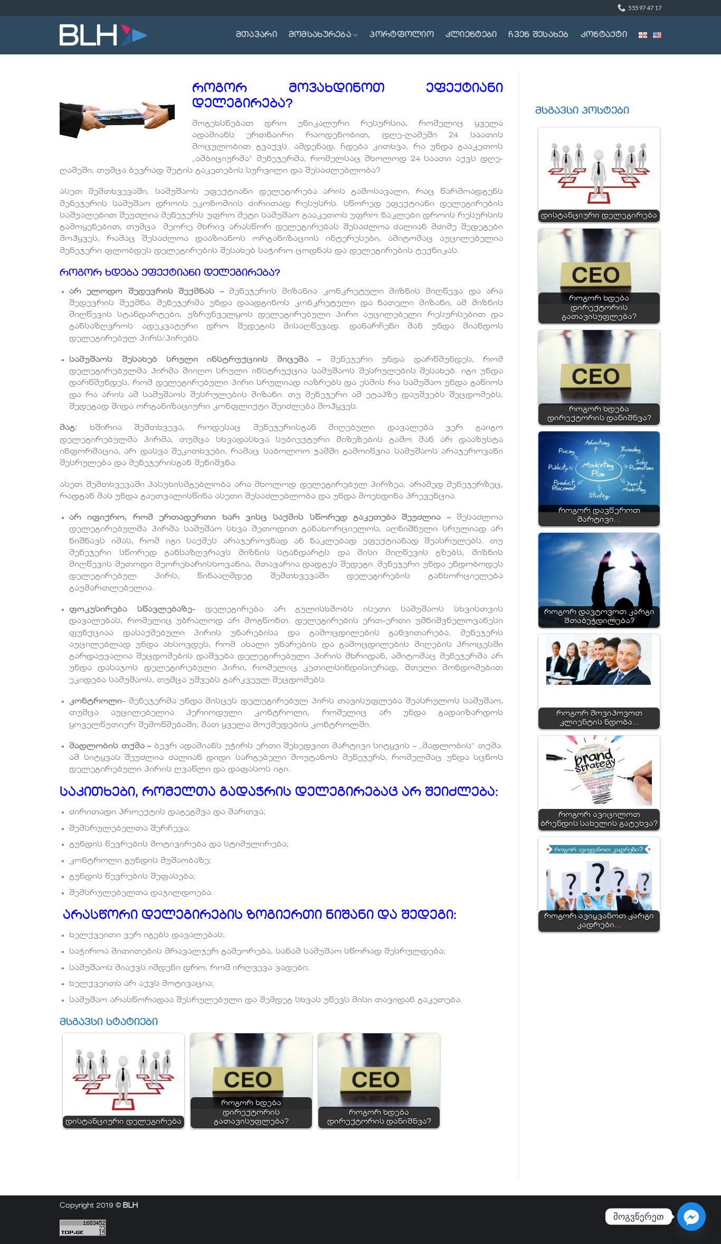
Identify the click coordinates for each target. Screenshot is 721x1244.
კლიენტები (471, 35)
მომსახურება (320, 35)
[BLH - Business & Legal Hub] (103, 35)
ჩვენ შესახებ (538, 35)
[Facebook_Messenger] (691, 1216)
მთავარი (256, 35)
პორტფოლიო (401, 35)
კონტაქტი (604, 35)
